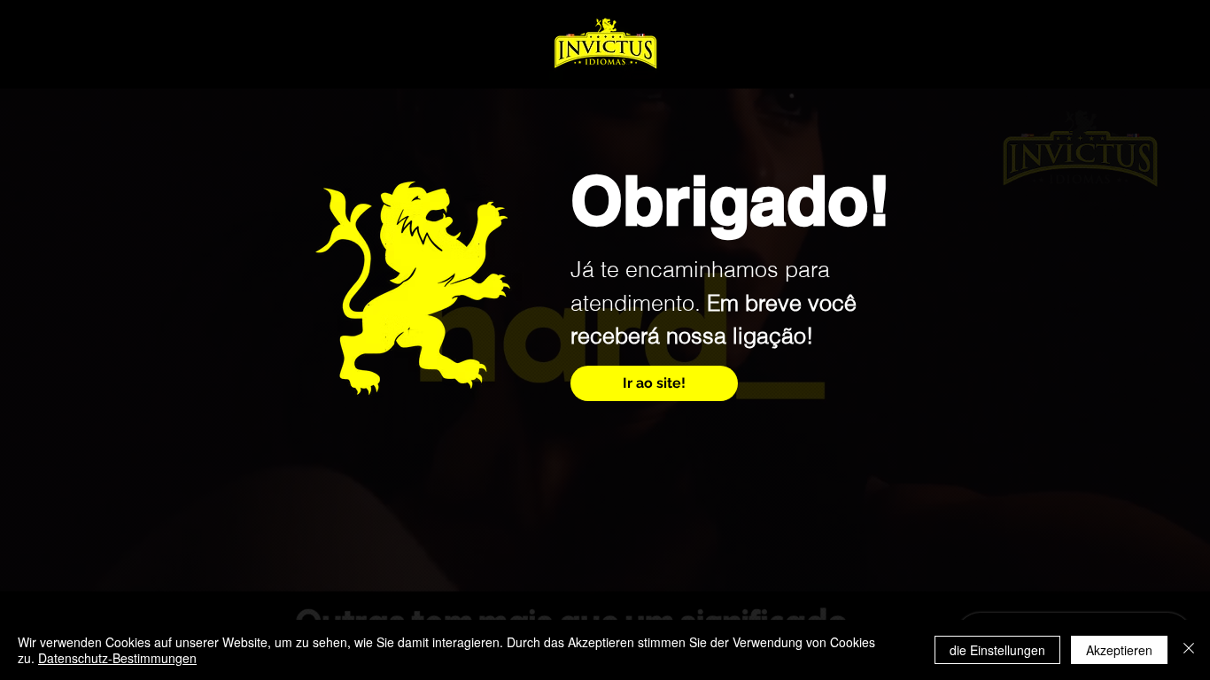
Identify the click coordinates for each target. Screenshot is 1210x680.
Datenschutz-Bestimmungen (117, 658)
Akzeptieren (1119, 650)
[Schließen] (1188, 650)
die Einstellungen (997, 650)
